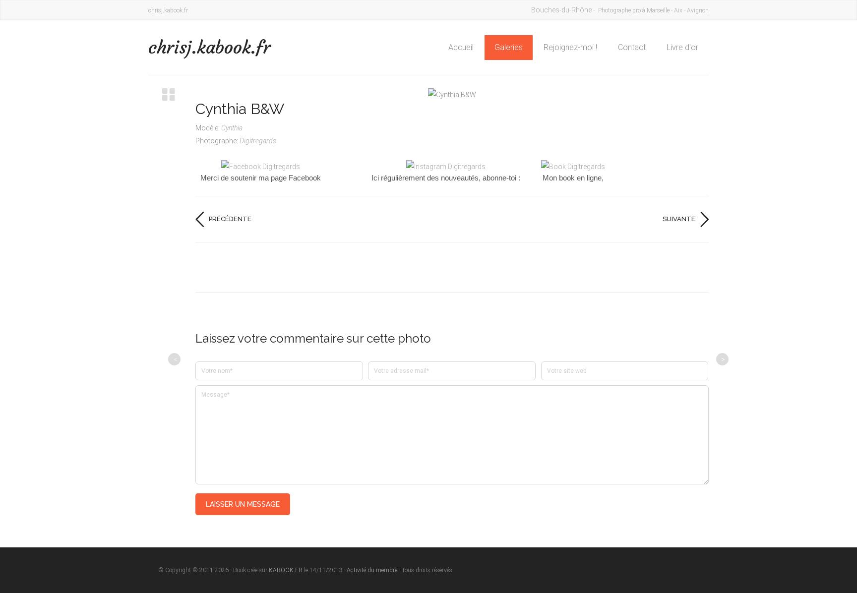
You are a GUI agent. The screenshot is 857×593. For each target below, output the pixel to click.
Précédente (230, 219)
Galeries (508, 47)
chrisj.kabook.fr (209, 47)
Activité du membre (372, 570)
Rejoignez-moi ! (570, 47)
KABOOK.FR (286, 570)
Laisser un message (243, 504)
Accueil (461, 47)
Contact (632, 47)
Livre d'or (682, 47)
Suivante (679, 219)
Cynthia (232, 128)
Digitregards (258, 141)
